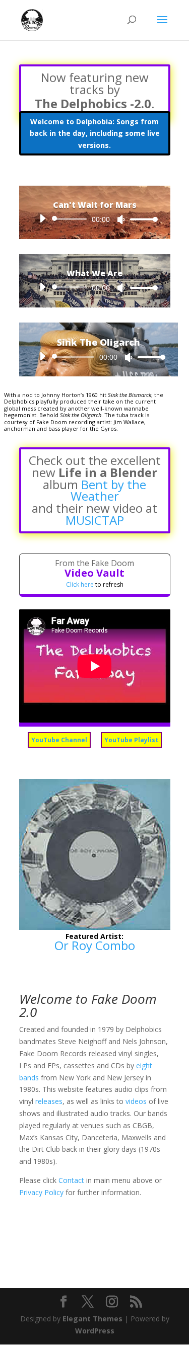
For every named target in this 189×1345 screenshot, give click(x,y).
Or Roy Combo (94, 945)
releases (48, 1101)
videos (136, 1101)
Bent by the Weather (109, 490)
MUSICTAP (95, 520)
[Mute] (120, 219)
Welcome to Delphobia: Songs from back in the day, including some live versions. (95, 133)
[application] (94, 219)
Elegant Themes (92, 1318)
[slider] (141, 219)
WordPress (94, 1330)
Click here (80, 584)
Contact (71, 1180)
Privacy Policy (41, 1192)
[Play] (42, 218)
